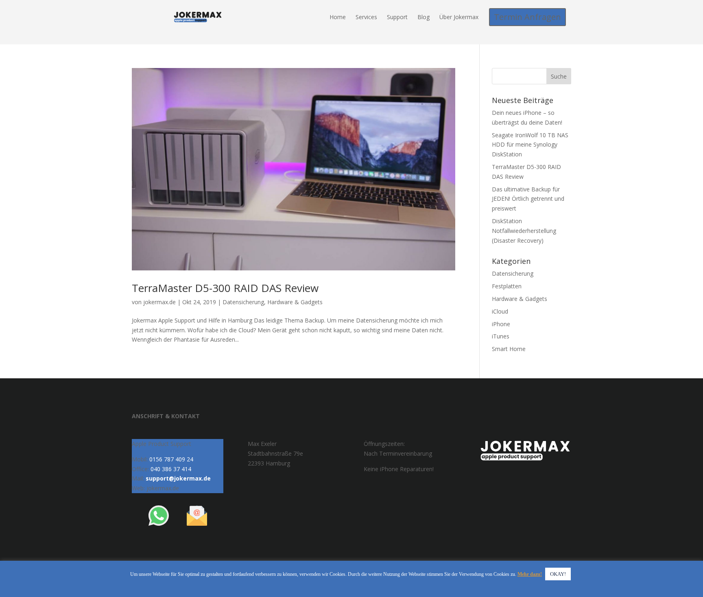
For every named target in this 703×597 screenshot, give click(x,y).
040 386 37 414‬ (171, 469)
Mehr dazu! (529, 574)
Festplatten (507, 286)
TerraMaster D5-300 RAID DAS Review (225, 288)
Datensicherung (243, 302)
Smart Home (509, 349)
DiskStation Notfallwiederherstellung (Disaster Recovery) (524, 230)
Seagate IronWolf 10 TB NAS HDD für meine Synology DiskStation (530, 144)
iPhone (501, 324)
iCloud (500, 311)
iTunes (500, 336)
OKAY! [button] (558, 574)
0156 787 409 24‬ (171, 459)
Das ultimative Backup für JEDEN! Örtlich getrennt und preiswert (528, 199)
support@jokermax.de (178, 478)
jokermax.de (159, 302)
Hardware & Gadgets (295, 302)
